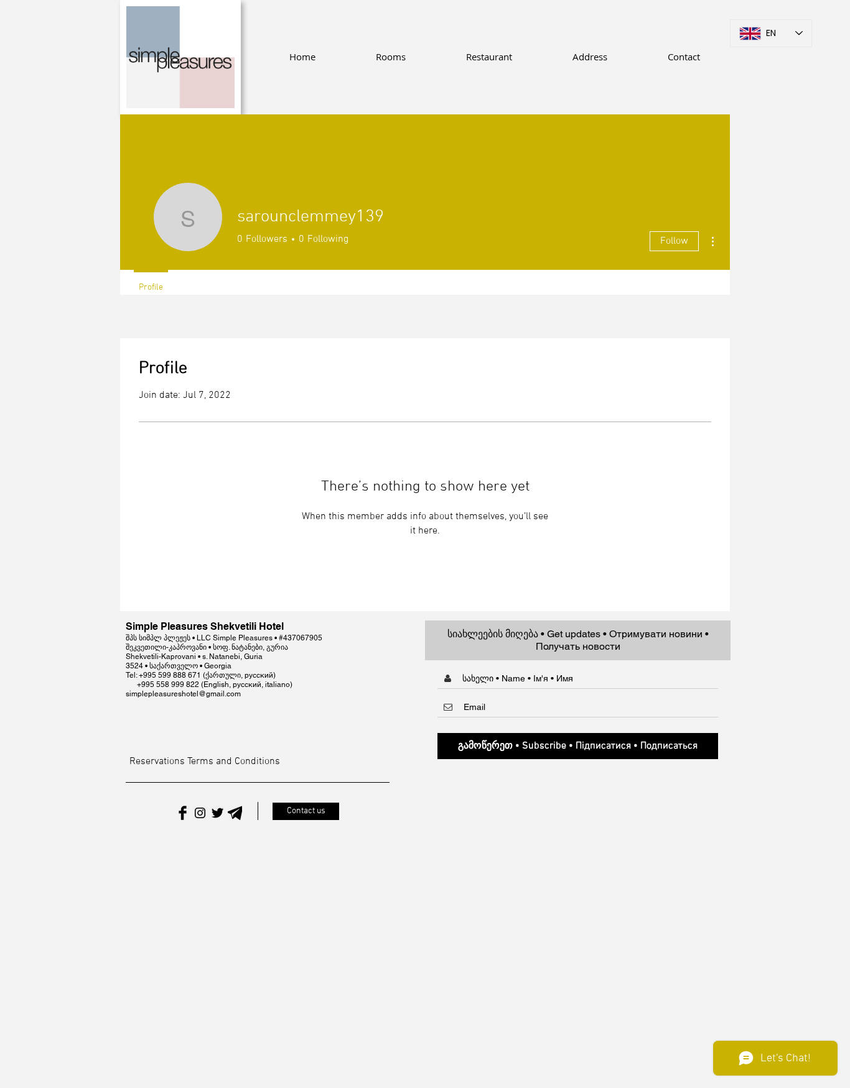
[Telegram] (235, 813)
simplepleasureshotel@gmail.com (183, 693)
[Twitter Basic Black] (217, 813)
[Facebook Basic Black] (182, 813)
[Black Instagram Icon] (200, 813)
